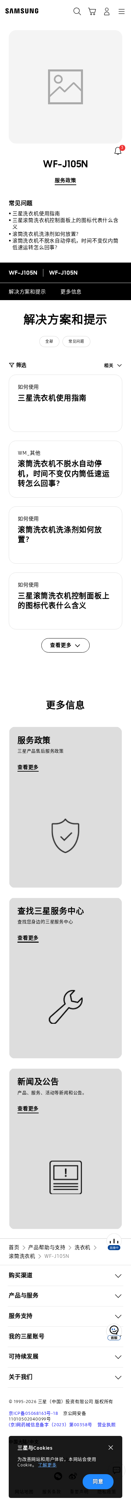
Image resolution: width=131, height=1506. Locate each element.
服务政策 (65, 180)
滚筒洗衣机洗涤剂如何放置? (45, 234)
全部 (49, 341)
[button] (65, 403)
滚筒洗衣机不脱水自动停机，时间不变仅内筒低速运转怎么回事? (65, 244)
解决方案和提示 (27, 292)
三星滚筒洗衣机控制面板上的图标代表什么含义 (65, 223)
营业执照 (106, 1425)
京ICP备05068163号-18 (33, 1413)
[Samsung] (20, 11)
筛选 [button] (21, 365)
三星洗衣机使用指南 (36, 214)
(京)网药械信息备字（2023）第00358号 (50, 1425)
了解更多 (47, 1465)
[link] (118, 151)
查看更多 (28, 767)
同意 (98, 1482)
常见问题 (76, 341)
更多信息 (71, 292)
